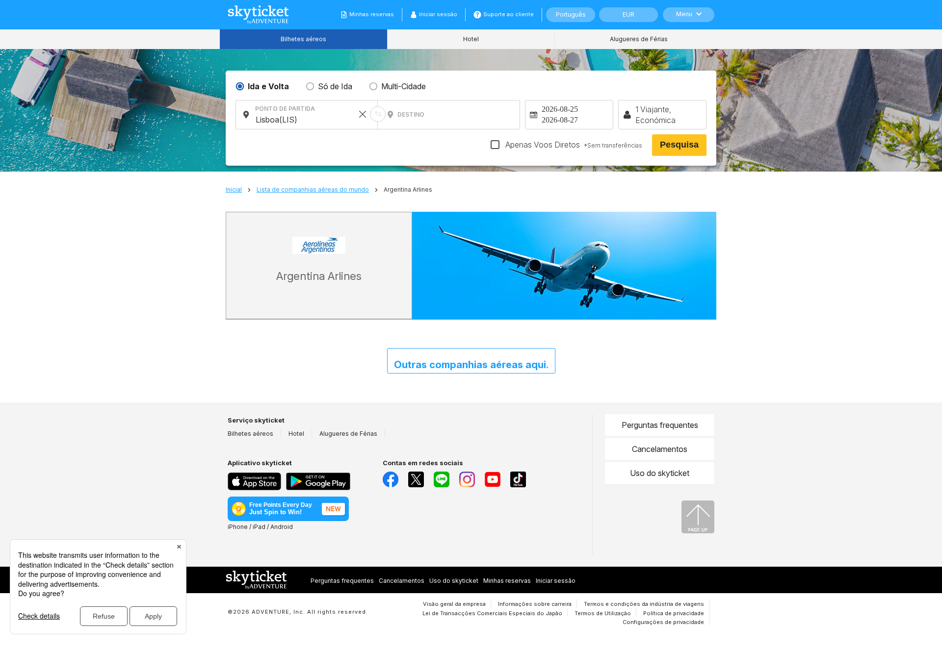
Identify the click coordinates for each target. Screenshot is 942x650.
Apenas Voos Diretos (572, 145)
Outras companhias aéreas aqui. (471, 365)
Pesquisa (679, 145)
